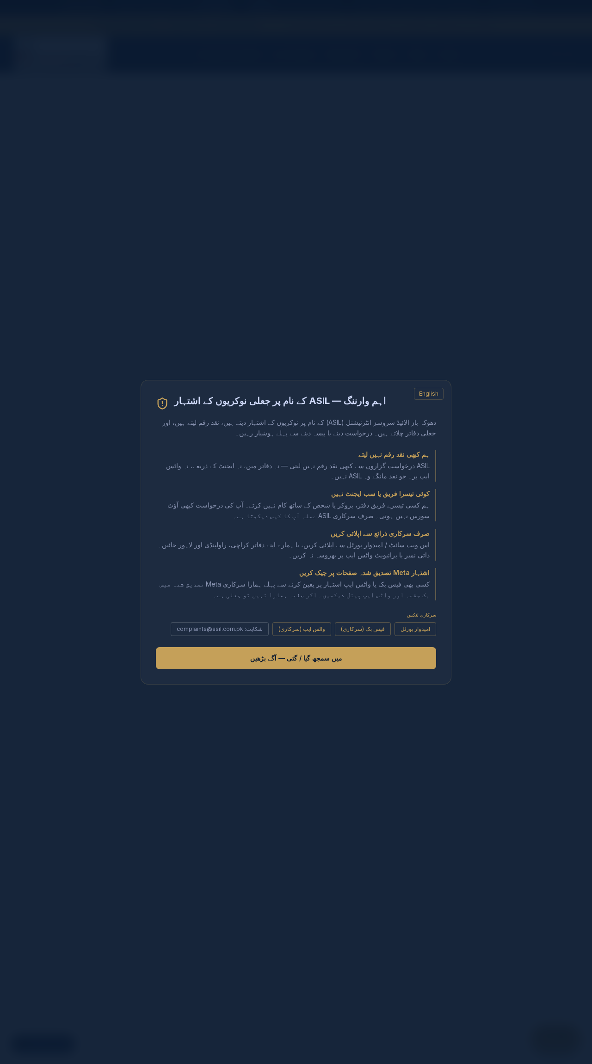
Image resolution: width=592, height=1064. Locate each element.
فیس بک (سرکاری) (363, 628)
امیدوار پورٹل (415, 628)
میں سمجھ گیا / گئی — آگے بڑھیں (296, 657)
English (428, 393)
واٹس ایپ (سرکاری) (301, 628)
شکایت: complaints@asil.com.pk (220, 628)
